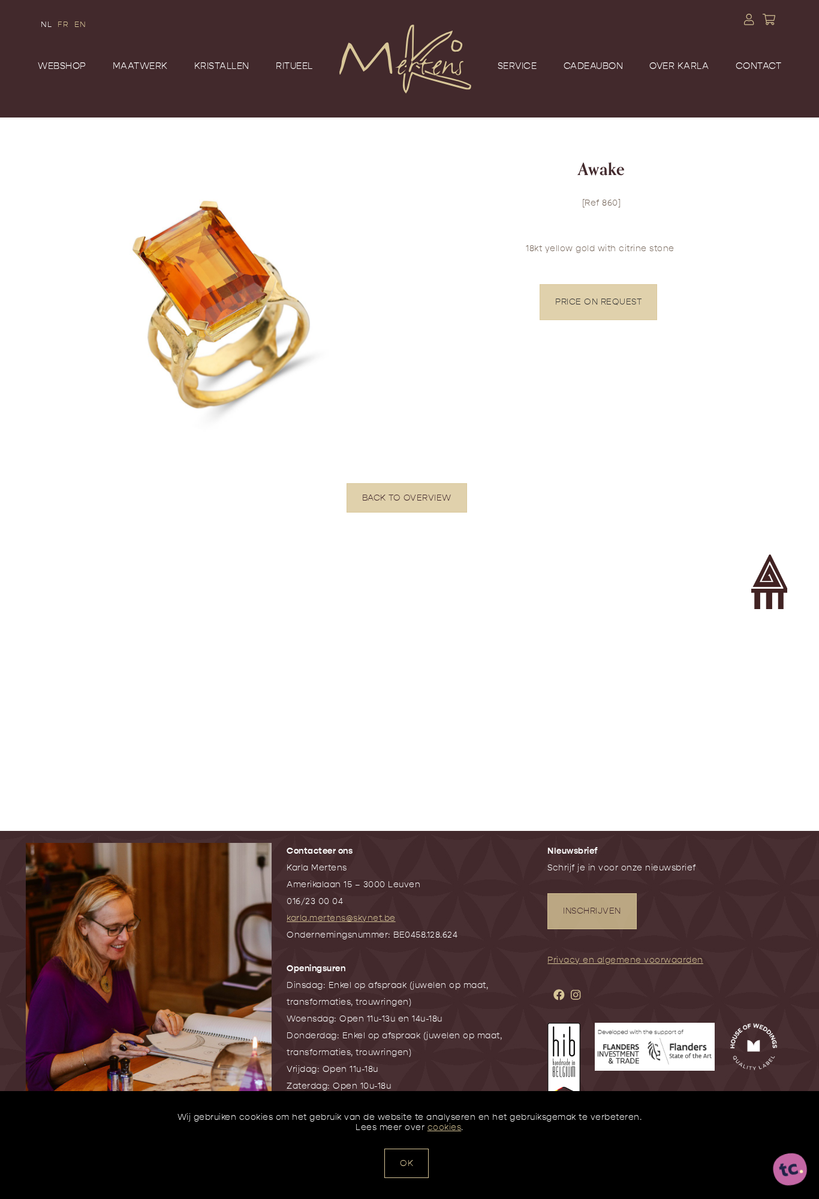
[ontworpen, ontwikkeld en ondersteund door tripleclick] (790, 1170)
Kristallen (221, 66)
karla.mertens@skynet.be (341, 918)
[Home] (405, 76)
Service (517, 66)
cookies (444, 1127)
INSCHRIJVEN (592, 911)
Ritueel (294, 66)
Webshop (62, 66)
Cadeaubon (594, 66)
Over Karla (679, 66)
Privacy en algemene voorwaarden (625, 960)
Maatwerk (140, 66)
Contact (759, 66)
